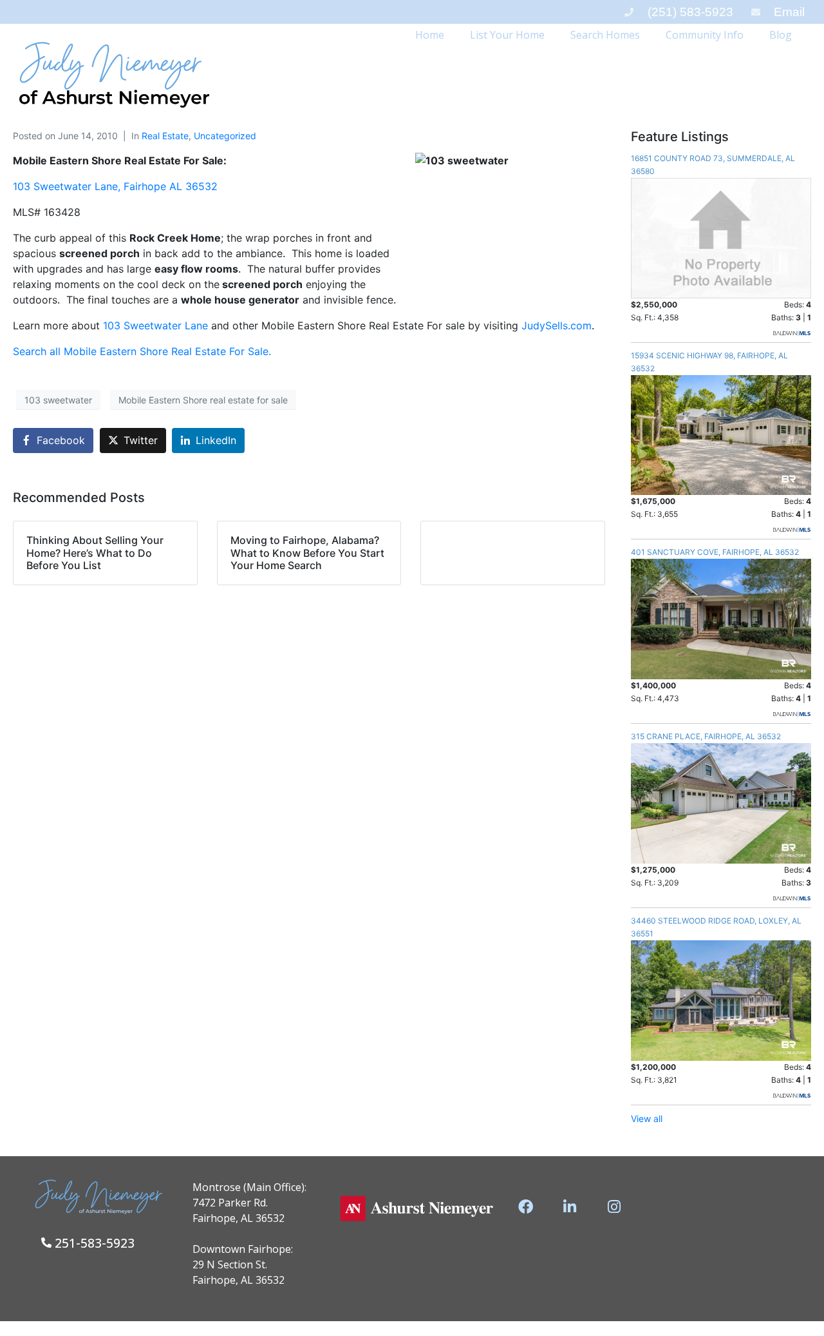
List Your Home (507, 35)
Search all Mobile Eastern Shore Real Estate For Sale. (142, 351)
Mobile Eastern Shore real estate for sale (203, 399)
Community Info (705, 35)
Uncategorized (225, 135)
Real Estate (165, 135)
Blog (780, 35)
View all (646, 1118)
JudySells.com (556, 325)
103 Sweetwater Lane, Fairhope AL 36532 (115, 186)
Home (429, 35)
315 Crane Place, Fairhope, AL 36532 (706, 736)
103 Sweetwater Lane (157, 325)
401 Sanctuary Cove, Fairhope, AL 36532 (715, 552)
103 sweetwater (58, 399)
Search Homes (605, 35)
